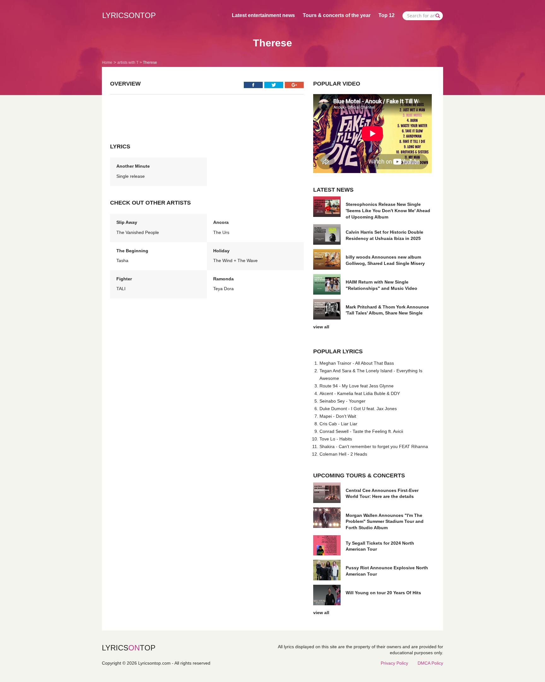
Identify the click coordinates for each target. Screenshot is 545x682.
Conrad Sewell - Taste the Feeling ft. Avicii (361, 431)
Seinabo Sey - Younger (342, 401)
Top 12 (386, 15)
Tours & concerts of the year (337, 15)
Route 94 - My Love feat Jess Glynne (356, 385)
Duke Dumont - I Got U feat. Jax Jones (358, 408)
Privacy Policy (394, 663)
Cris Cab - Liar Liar (338, 423)
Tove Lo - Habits (335, 438)
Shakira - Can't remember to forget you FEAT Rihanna (373, 446)
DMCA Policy (430, 663)
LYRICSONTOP (129, 15)
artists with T (127, 62)
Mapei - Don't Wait (337, 416)
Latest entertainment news (263, 15)
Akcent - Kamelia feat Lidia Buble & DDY (359, 393)
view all (321, 326)
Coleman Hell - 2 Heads (343, 454)
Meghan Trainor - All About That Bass (356, 363)
